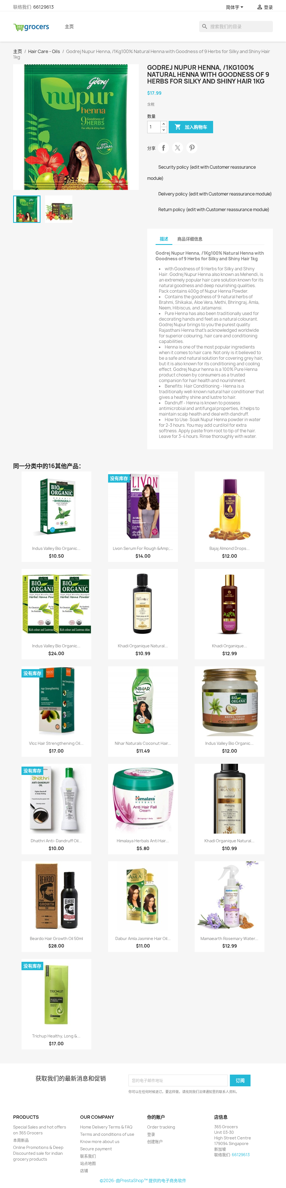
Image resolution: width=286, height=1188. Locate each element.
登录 (151, 1134)
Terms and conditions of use (107, 1134)
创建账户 (155, 1141)
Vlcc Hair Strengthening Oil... (56, 743)
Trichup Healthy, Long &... (56, 1036)
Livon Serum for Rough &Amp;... (143, 548)
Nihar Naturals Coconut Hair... (143, 743)
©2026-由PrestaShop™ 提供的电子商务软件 (143, 1181)
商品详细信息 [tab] (189, 239)
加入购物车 (191, 126)
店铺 (84, 1170)
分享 (163, 147)
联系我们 (88, 1156)
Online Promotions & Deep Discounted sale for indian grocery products (38, 1153)
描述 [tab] (164, 239)
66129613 (43, 7)
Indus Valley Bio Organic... (56, 548)
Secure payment (96, 1148)
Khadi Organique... (229, 645)
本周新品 (21, 1140)
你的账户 (156, 1117)
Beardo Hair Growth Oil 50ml (56, 938)
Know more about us (100, 1141)
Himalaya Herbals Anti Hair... (143, 840)
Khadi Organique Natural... (143, 645)
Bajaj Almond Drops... (229, 548)
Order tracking (161, 1127)
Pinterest (191, 147)
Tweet (177, 147)
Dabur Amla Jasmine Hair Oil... (143, 938)
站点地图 (88, 1163)
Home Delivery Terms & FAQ (106, 1127)
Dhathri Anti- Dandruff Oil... (56, 840)
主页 (69, 26)
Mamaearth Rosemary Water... (229, 938)
